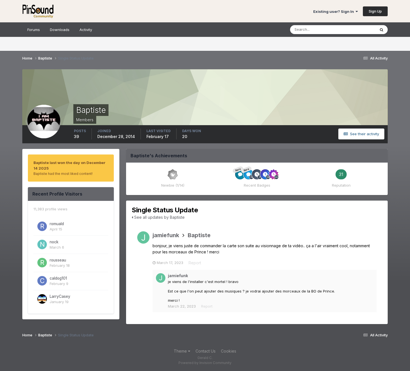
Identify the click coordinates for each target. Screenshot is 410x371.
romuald (57, 224)
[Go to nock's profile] (42, 244)
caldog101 (58, 278)
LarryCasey (60, 296)
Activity (85, 29)
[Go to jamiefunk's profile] (143, 237)
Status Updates (355, 29)
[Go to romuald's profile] (42, 226)
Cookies (228, 351)
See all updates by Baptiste (159, 217)
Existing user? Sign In (334, 11)
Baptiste (199, 235)
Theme (181, 351)
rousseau (58, 260)
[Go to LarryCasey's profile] (42, 299)
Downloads (59, 29)
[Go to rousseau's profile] (42, 262)
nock (54, 242)
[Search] (381, 29)
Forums (33, 29)
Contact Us (206, 351)
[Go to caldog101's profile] (42, 281)
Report (195, 262)
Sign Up (375, 11)
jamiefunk (166, 235)
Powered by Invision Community (205, 363)
